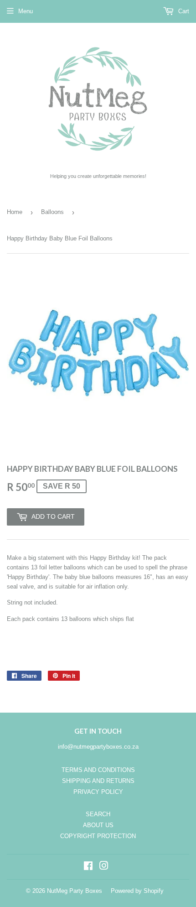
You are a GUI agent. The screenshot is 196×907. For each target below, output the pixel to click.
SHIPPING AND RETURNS (98, 780)
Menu (25, 11)
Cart (182, 11)
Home (14, 212)
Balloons (52, 212)
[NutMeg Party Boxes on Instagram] (103, 867)
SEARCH (98, 814)
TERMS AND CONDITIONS (98, 769)
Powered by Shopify (137, 890)
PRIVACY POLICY (98, 791)
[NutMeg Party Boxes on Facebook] (88, 867)
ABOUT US (98, 825)
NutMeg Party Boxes (74, 890)
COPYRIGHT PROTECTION (98, 836)
